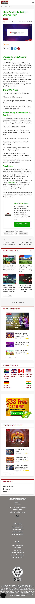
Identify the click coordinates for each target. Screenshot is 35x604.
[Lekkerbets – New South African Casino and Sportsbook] (17, 321)
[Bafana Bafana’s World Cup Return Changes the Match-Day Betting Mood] (25, 259)
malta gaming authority (8, 233)
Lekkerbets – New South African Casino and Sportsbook (17, 325)
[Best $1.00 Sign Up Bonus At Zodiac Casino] (10, 344)
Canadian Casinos (21, 375)
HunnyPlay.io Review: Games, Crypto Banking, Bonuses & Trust (21, 335)
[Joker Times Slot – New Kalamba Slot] (10, 452)
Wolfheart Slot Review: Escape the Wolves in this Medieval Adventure (22, 467)
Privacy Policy (18, 550)
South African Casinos (6, 376)
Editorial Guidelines (17, 529)
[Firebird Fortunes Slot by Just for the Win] (17, 438)
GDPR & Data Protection (17, 552)
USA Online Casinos (28, 375)
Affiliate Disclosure (17, 545)
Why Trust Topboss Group (17, 512)
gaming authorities (10, 231)
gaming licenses (19, 231)
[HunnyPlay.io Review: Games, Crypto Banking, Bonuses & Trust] (10, 335)
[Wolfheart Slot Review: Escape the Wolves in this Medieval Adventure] (10, 467)
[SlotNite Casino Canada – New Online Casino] (10, 352)
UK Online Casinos (14, 375)
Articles (5, 18)
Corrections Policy (17, 532)
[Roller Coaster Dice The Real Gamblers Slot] (10, 460)
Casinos (8, 313)
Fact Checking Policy (17, 534)
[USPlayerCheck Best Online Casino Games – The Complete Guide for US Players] (25, 279)
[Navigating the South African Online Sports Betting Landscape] (9, 259)
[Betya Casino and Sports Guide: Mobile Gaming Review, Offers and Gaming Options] (9, 279)
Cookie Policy (17, 547)
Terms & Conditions (17, 557)
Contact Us (17, 505)
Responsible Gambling (17, 555)
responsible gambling (23, 233)
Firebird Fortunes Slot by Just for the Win (17, 443)
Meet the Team (17, 509)
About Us (17, 502)
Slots (8, 430)
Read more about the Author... (22, 224)
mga (16, 233)
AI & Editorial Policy (17, 527)
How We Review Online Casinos (17, 507)
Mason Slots (11, 182)
